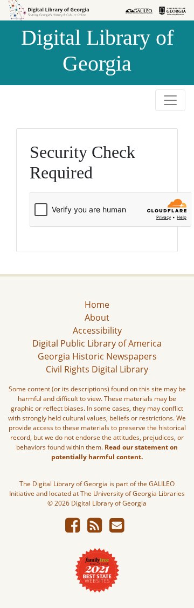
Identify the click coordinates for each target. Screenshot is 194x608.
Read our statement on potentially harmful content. (114, 452)
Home (97, 304)
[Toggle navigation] (170, 100)
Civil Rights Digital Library (97, 369)
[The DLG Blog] (94, 528)
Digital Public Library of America (97, 343)
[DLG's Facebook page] (72, 528)
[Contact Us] (116, 528)
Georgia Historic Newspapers (97, 356)
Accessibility (97, 330)
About (97, 317)
